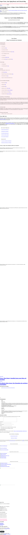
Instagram (23, 440)
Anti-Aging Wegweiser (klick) (12, 440)
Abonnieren (2, 531)
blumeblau (4, 534)
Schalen (6, 57)
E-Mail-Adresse (2, 424)
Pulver (8, 57)
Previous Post (1, 376)
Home (20, 10)
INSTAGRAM (2, 523)
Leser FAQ (1, 520)
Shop (11, 51)
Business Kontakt (5, 520)
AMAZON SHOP (2, 524)
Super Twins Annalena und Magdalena (13, 10)
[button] (26, 3)
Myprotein (22, 10)
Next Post (1, 381)
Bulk (18, 10)
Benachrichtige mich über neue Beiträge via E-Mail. (7, 428)
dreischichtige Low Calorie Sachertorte (10, 123)
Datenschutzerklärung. (7, 528)
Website (1, 425)
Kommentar (1, 421)
